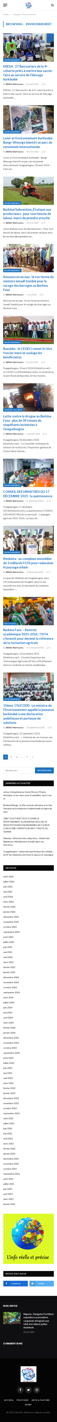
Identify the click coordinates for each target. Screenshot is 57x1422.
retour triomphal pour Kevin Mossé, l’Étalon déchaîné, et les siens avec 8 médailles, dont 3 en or (27, 795)
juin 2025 (7, 947)
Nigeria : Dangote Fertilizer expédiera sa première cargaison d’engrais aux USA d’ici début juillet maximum (38, 1321)
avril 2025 (8, 957)
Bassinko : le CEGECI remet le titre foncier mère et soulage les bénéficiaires (27, 353)
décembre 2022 (11, 1098)
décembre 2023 (11, 1037)
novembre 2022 (11, 1103)
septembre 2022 (11, 1113)
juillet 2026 (8, 881)
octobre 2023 (10, 1047)
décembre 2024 (11, 977)
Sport (28, 1404)
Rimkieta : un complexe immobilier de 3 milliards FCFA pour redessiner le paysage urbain (28, 563)
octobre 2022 (10, 1108)
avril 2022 (8, 1138)
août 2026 (8, 876)
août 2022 (8, 1118)
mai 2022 (7, 1133)
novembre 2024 (11, 982)
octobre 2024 (10, 987)
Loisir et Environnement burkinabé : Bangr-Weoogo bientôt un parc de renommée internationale (28, 142)
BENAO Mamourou (14, 84)
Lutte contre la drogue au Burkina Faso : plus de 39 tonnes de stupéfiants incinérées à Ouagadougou (27, 422)
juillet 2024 (8, 1002)
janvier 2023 (9, 1093)
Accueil (8, 1400)
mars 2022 (8, 1143)
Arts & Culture (41, 1400)
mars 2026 (8, 901)
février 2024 (9, 1027)
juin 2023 (7, 1068)
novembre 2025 (11, 921)
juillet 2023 (8, 1063)
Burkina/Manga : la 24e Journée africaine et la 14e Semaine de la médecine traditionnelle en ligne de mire (27, 808)
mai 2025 (7, 952)
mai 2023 (7, 1073)
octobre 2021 (10, 1168)
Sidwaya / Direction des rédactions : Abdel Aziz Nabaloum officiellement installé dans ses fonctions (26, 841)
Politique (22, 1400)
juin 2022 (7, 1128)
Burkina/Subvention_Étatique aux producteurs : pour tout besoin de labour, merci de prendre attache (27, 214)
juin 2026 (7, 886)
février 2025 (9, 967)
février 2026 (9, 906)
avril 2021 (8, 1194)
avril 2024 (8, 1017)
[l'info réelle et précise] (28, 5)
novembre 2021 (11, 1163)
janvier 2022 (9, 1153)
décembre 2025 (11, 916)
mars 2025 (8, 962)
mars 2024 (8, 1022)
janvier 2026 (9, 911)
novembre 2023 (11, 1042)
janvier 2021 (9, 1204)
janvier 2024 (9, 1032)
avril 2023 (8, 1078)
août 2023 (8, 1058)
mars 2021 (8, 1199)
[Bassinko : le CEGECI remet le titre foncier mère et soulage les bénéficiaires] (28, 330)
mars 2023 (8, 1083)
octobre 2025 (10, 927)
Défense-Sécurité (13, 410)
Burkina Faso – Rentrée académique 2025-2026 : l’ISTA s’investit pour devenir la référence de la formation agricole (28, 636)
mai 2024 (7, 1012)
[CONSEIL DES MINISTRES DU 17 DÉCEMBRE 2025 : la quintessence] (28, 473)
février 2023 (9, 1088)
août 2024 (8, 997)
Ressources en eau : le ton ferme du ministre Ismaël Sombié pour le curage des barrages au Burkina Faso (28, 283)
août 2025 (8, 937)
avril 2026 (8, 896)
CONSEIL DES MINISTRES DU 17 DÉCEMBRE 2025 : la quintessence (28, 494)
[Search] (52, 5)
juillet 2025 (8, 942)
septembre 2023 (11, 1053)
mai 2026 (7, 891)
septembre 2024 (11, 992)
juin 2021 (7, 1189)
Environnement (12, 60)
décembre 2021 (11, 1158)
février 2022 (9, 1148)
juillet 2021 (8, 1184)
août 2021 (8, 1178)
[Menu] (5, 5)
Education (10, 623)
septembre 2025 (11, 932)
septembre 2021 (11, 1173)
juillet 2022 (8, 1123)
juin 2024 (7, 1007)
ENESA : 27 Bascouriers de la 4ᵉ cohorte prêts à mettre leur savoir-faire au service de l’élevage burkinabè (28, 72)
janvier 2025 (9, 972)
